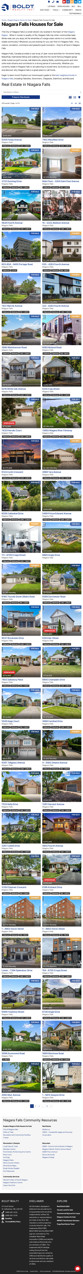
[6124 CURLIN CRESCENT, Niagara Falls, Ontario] (21, 454)
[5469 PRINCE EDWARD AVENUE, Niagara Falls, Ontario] (61, 496)
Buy (73, 6)
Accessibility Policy (12, 1222)
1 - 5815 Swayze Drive (53, 1095)
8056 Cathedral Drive (12, 513)
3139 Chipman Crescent (14, 887)
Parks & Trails (8, 1132)
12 (72, 103)
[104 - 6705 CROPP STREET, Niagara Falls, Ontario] (61, 953)
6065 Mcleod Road (52, 347)
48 (80, 103)
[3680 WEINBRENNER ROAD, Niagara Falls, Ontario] (21, 330)
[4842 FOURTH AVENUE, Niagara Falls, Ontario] (61, 828)
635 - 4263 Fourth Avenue (55, 264)
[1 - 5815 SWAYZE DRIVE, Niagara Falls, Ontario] (61, 1077)
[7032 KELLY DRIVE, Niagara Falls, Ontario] (21, 786)
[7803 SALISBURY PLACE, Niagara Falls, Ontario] (21, 662)
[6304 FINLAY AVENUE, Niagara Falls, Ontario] (21, 122)
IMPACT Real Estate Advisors (68, 1221)
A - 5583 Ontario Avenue (54, 762)
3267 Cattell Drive (11, 845)
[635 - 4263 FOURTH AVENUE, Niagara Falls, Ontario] (61, 247)
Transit (5, 1138)
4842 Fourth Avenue (52, 845)
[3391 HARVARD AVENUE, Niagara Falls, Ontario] (61, 786)
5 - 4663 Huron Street (53, 928)
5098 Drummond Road (13, 1053)
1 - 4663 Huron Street (13, 928)
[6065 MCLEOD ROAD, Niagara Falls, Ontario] (61, 330)
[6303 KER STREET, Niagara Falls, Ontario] (61, 620)
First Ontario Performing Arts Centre (17, 1152)
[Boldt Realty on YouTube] (64, 1)
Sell (79, 6)
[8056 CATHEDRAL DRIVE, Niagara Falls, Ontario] (21, 496)
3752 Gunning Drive (12, 181)
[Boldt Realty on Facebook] (68, 1)
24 (76, 103)
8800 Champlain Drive (53, 679)
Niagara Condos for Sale (66, 1217)
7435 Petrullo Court (12, 430)
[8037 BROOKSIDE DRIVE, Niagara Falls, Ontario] (21, 620)
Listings (51, 6)
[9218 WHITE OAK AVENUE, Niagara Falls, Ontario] (21, 371)
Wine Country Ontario (11, 1163)
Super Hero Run (9, 1185)
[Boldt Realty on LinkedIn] (75, 1)
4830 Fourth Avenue (12, 223)
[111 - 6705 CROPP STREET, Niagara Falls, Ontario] (21, 537)
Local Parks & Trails (10, 1146)
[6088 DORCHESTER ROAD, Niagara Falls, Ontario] (61, 579)
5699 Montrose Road (53, 1053)
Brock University (48, 1155)
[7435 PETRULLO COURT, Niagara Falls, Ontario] (21, 413)
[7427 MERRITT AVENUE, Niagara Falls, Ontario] (21, 288)
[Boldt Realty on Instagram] (72, 1)
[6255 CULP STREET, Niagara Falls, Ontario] (61, 371)
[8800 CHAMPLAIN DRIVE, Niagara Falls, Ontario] (61, 662)
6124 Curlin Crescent (12, 472)
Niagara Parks (8, 1160)
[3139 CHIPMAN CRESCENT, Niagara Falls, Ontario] (21, 869)
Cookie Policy (34, 1271)
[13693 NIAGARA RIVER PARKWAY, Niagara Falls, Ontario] (61, 413)
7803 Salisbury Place (12, 679)
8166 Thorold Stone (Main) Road (18, 596)
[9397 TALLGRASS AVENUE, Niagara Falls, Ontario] (21, 745)
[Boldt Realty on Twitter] (79, 1)
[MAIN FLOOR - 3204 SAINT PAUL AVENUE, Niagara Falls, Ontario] (61, 163)
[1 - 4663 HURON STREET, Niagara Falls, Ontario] (21, 911)
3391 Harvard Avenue (53, 804)
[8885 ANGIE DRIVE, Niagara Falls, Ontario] (61, 537)
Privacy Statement (45, 1271)
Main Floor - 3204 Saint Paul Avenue (60, 181)
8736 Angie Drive (51, 1011)
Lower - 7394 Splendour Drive (17, 970)
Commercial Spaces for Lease (68, 1213)
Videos (78, 10)
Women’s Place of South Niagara (15, 1180)
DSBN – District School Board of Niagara (57, 1146)
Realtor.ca (46, 1129)
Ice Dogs (6, 1157)
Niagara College (48, 1157)
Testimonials (75, 13)
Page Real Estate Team (66, 1224)
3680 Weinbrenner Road (14, 347)
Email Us (8, 1218)
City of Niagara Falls (10, 1129)
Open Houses (63, 6)
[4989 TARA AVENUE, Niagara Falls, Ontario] (61, 454)
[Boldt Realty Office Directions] (49, 2)
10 (47, 1106)
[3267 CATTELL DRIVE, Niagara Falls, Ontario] (21, 828)
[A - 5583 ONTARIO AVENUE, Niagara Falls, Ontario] (61, 745)
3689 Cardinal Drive (52, 721)
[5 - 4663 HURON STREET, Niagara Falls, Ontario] (61, 911)
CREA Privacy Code (22, 1271)
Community (67, 10)
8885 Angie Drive (51, 555)
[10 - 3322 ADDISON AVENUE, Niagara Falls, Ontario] (61, 205)
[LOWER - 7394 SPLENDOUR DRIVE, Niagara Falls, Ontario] (21, 953)
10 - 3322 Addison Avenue (55, 223)
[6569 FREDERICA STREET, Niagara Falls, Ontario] (21, 994)
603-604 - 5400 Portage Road (17, 264)
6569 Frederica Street (13, 1011)
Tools (55, 10)
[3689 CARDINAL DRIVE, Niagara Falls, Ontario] (61, 703)
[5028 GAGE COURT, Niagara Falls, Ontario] (21, 703)
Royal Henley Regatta (11, 1168)
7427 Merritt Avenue (12, 306)
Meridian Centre (9, 1149)
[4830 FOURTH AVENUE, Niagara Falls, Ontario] (21, 205)
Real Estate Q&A (63, 1206)
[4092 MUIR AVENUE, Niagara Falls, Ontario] (21, 1077)
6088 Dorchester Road (53, 596)
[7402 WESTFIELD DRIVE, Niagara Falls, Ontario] (61, 122)
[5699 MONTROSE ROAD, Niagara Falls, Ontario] (61, 1036)
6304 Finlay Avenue (12, 139)
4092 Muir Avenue (11, 1095)
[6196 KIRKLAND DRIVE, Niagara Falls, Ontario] (61, 869)
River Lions (7, 1155)
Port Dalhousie (8, 1171)
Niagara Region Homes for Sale (19, 20)
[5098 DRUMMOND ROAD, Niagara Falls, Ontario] (21, 1036)
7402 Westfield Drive (53, 139)
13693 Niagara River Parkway (57, 430)
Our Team (44, 10)
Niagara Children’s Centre (12, 1183)
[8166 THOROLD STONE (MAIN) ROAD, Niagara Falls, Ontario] (21, 579)
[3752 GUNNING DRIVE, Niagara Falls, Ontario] (21, 163)
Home (4, 20)
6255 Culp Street (51, 389)
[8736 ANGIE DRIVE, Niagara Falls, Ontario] (61, 994)
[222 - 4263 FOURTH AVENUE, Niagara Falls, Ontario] (61, 288)
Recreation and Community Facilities (17, 1135)
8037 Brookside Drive (13, 638)
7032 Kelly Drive (10, 804)
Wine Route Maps (9, 1166)
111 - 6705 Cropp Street (14, 555)
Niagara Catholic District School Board (56, 1149)
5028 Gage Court (10, 721)
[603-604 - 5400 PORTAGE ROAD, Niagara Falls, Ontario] (21, 247)
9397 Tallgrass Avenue (13, 762)
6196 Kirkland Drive (52, 887)
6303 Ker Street (50, 638)
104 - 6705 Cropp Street (54, 970)
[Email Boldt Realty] (57, 2)
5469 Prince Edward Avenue (56, 513)
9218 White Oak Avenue (14, 389)
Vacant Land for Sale (65, 1210)
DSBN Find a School (49, 1152)
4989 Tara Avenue (51, 472)
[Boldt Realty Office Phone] (53, 2)
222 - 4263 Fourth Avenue (55, 306)
